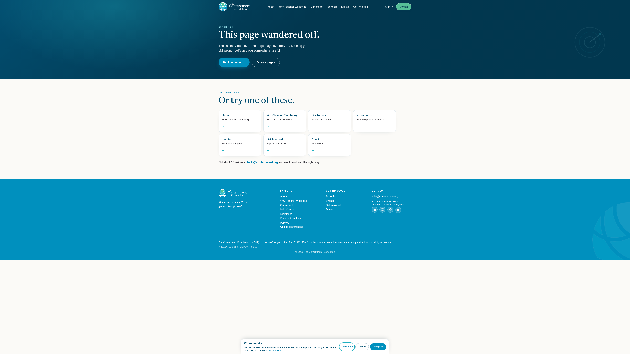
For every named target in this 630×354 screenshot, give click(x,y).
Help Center (287, 209)
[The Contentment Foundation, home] (234, 6)
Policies (284, 222)
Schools (332, 6)
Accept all (378, 346)
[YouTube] (398, 210)
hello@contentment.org (262, 162)
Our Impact (317, 6)
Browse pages (265, 62)
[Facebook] (390, 210)
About (271, 6)
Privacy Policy (273, 350)
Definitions (286, 214)
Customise (347, 346)
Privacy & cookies (290, 218)
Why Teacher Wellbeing (292, 6)
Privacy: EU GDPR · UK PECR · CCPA (238, 247)
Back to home (234, 62)
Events (345, 6)
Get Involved (360, 6)
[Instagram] (382, 210)
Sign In (389, 6)
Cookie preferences (291, 226)
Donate (403, 6)
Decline (362, 346)
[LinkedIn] (375, 210)
